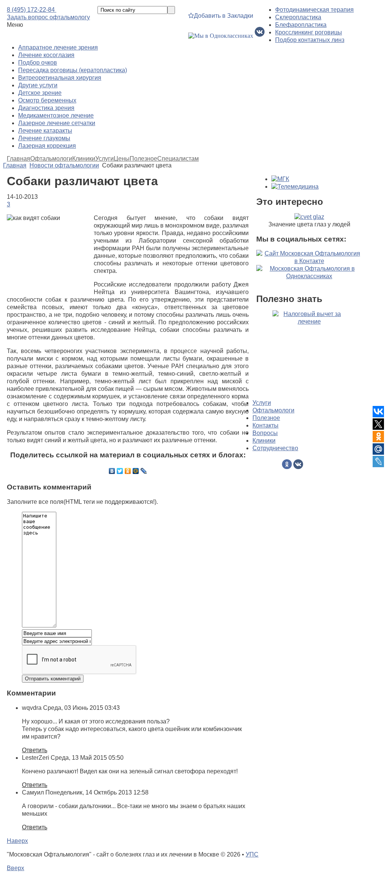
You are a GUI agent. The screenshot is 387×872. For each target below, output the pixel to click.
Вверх (15, 868)
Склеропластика (298, 17)
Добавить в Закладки (223, 15)
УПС (252, 854)
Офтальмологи (51, 159)
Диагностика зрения (46, 108)
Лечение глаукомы (44, 138)
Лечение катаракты (45, 130)
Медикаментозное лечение (56, 115)
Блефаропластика (301, 25)
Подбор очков (37, 62)
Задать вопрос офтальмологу (48, 17)
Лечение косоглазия (46, 55)
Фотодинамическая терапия (314, 9)
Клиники (83, 159)
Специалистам (178, 159)
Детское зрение (40, 93)
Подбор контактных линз (309, 40)
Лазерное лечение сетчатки (56, 123)
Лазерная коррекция (47, 145)
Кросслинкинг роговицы (308, 32)
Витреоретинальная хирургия (59, 77)
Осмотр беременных (47, 100)
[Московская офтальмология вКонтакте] (260, 36)
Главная (18, 159)
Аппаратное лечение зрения (58, 47)
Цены (122, 159)
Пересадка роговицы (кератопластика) (72, 70)
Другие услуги (37, 85)
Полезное (143, 159)
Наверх (17, 841)
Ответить (34, 750)
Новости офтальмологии (64, 165)
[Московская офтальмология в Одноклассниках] (220, 36)
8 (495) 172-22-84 (31, 9)
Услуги (104, 159)
